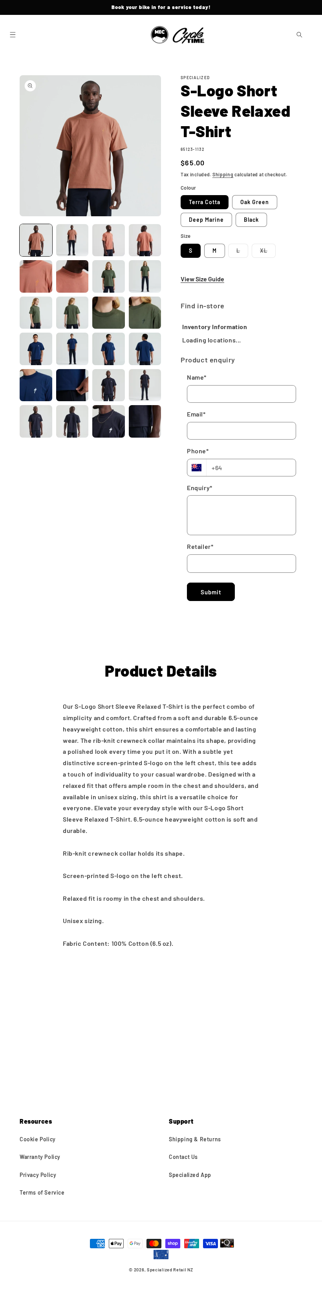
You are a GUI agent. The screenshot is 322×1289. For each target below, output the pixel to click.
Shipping (223, 174)
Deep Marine (206, 219)
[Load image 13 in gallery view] (36, 349)
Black (251, 219)
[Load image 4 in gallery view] (145, 240)
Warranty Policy (40, 1156)
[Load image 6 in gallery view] (72, 276)
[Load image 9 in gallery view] (36, 313)
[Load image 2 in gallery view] (72, 240)
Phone (198, 450)
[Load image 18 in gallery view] (72, 385)
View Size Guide (202, 278)
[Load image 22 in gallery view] (72, 421)
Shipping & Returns (195, 1139)
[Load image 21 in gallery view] (36, 421)
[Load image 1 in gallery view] (36, 240)
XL (268, 252)
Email (196, 414)
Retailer (200, 546)
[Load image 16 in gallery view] (145, 349)
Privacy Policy (38, 1174)
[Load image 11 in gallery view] (108, 313)
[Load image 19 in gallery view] (108, 385)
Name (197, 377)
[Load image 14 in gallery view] (72, 349)
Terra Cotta (204, 202)
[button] (12, 34)
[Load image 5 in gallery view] (36, 276)
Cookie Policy (38, 1139)
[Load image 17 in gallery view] (36, 385)
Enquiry (199, 487)
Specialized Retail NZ (170, 1269)
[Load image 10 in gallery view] (72, 313)
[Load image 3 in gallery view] (108, 240)
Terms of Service (42, 1192)
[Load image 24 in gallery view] (145, 421)
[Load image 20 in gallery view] (145, 385)
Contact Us (183, 1156)
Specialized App (190, 1174)
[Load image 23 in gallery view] (108, 421)
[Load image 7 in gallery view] (108, 276)
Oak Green (254, 202)
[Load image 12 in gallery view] (145, 313)
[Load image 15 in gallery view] (108, 349)
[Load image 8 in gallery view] (145, 276)
